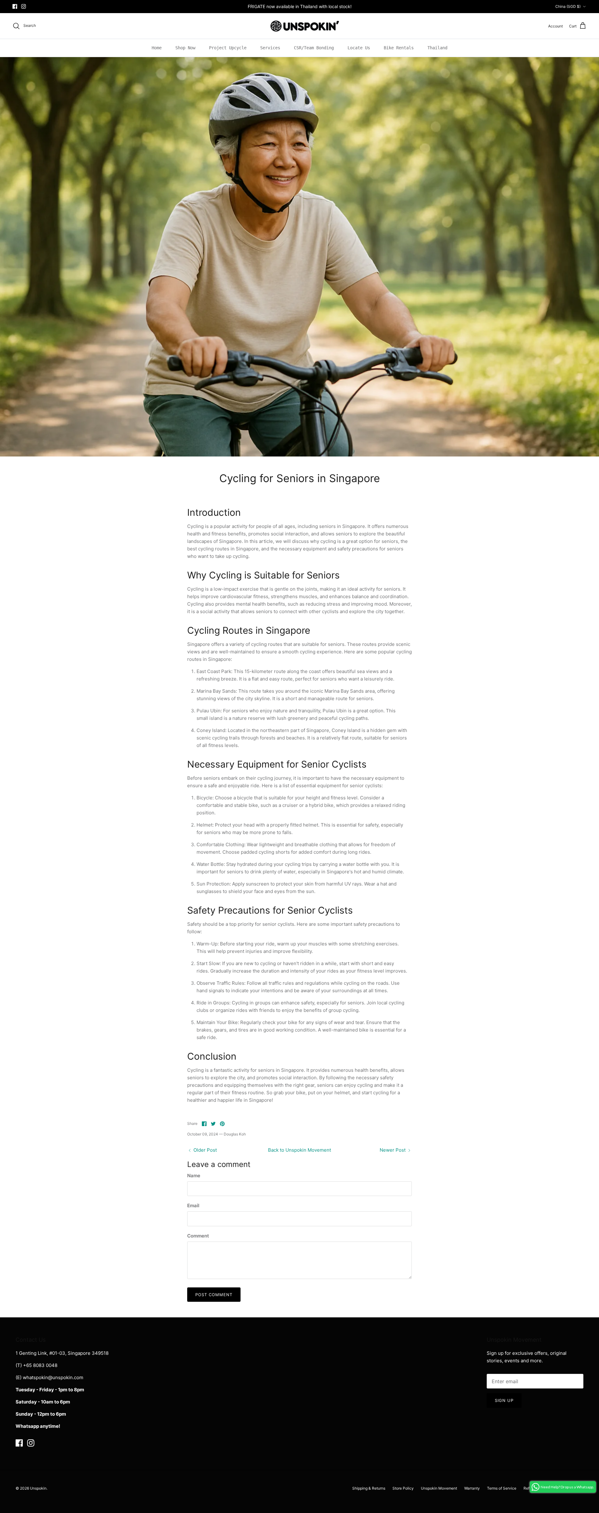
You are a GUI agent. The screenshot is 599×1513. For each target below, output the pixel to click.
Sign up (504, 1400)
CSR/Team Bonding (314, 47)
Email (193, 1205)
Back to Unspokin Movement (299, 1150)
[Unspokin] (299, 26)
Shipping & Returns (368, 1488)
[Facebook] (14, 6)
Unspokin (38, 1488)
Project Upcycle (227, 47)
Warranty (472, 1488)
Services (270, 47)
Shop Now (185, 47)
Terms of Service (501, 1488)
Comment (198, 1236)
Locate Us (359, 47)
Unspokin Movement (439, 1488)
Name (193, 1176)
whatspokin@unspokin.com (53, 1377)
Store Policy (403, 1488)
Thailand (437, 47)
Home (157, 47)
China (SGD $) (568, 6)
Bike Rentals (399, 47)
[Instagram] (23, 6)
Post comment (213, 1294)
